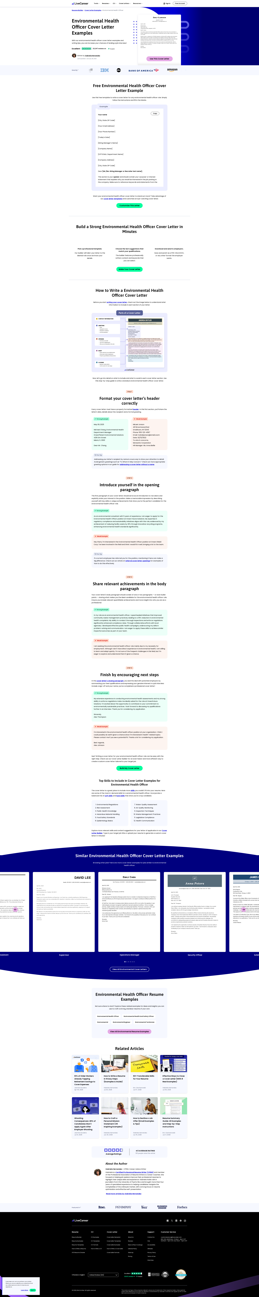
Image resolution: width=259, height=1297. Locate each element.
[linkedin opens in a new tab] (176, 1221)
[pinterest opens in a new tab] (180, 1221)
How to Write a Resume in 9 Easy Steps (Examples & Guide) (114, 1079)
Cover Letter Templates (114, 1241)
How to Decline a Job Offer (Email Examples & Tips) (143, 1121)
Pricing (130, 1256)
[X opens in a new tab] (172, 1221)
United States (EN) (96, 1275)
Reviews (130, 1241)
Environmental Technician (144, 1022)
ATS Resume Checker (78, 1252)
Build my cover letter (129, 768)
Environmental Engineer (121, 1022)
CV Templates (95, 1241)
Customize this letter (129, 205)
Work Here (150, 1260)
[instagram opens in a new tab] (185, 1221)
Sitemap (130, 1252)
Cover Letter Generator (113, 1237)
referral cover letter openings (137, 561)
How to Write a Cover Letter (115, 1249)
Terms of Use (151, 1256)
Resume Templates (78, 1245)
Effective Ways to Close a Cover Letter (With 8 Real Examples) (174, 1079)
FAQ (149, 1241)
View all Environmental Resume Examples (129, 1031)
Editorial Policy (132, 1249)
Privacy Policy (152, 1252)
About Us (131, 1237)
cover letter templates (113, 199)
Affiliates (150, 1249)
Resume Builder (77, 10)
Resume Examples (77, 1241)
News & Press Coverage (135, 1245)
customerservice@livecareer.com (171, 1237)
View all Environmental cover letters (129, 969)
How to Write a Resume (79, 1249)
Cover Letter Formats (113, 1252)
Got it (33, 1290)
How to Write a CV (96, 1249)
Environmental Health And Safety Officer (139, 1016)
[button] (155, 113)
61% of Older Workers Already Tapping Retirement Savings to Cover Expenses (84, 1080)
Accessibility (151, 1245)
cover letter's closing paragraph (110, 681)
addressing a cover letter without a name (137, 464)
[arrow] (15, 909)
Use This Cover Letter (159, 58)
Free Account (180, 3)
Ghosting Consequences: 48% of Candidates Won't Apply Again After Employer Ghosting (85, 1124)
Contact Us (151, 1237)
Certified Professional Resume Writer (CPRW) (135, 1172)
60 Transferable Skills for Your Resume (143, 1077)
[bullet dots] (124, 961)
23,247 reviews (128, 1276)
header (136, 409)
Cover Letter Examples (93, 10)
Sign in (168, 3)
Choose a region (78, 1275)
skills (133, 790)
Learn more (24, 1290)
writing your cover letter (117, 302)
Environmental (102, 1022)
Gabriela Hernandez (92, 56)
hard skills (120, 796)
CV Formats (94, 1245)
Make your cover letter (129, 269)
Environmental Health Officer (108, 1016)
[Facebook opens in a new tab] (167, 1221)
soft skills (109, 796)
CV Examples (95, 1237)
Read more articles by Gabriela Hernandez (123, 1194)
